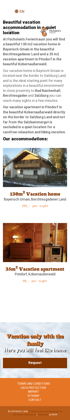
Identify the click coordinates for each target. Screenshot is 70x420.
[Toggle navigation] (10, 31)
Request (35, 363)
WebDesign (43, 414)
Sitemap (33, 396)
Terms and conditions (33, 383)
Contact (35, 400)
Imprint (33, 391)
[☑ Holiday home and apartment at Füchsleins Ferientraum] (52, 32)
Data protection (33, 388)
